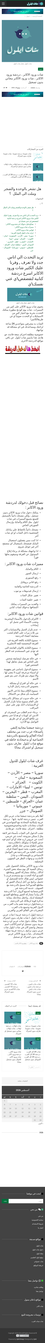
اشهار (40, 69)
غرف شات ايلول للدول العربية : (22, 233)
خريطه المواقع (38, 1265)
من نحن (40, 1216)
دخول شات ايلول (37, 1250)
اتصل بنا (40, 1228)
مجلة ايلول (39, 1253)
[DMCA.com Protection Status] (22, 1335)
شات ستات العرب (37, 1321)
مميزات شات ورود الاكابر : (24, 227)
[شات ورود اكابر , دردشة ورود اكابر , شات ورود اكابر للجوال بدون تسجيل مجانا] (12, 1043)
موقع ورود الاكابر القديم (21, 943)
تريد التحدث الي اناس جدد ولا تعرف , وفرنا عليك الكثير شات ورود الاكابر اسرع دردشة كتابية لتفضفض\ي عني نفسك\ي (20, 218)
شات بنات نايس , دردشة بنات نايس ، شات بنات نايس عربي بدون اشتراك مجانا (34, 989)
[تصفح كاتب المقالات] (22, 958)
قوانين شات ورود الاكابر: (25, 230)
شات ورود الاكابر (33, 943)
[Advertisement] (22, 121)
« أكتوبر (40, 1123)
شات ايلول (39, 1246)
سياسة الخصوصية (37, 1220)
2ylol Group (20, 1339)
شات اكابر (39, 1306)
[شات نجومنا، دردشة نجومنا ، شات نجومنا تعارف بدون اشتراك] (38, 156)
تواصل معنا (39, 1291)
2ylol (34, 1339)
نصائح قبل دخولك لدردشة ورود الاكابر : (19, 224)
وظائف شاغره (38, 1287)
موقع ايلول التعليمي (36, 1257)
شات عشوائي (38, 1261)
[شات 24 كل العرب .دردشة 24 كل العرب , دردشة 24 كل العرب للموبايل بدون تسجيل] (38, 177)
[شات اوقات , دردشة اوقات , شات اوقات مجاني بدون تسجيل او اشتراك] (38, 167)
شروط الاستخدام (37, 1224)
